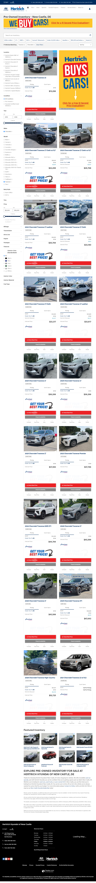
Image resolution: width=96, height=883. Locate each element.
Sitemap (24, 865)
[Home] (7, 9)
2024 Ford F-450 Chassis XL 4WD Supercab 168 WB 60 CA (31, 748)
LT (17, 40)
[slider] (4, 123)
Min (4, 114)
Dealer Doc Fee (29, 87)
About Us (80, 7)
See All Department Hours (41, 850)
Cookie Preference (52, 865)
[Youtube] (9, 859)
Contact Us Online (69, 786)
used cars (42, 782)
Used (37, 7)
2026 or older (8, 40)
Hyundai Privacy (40, 865)
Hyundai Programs (53, 7)
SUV (28, 40)
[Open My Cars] (89, 9)
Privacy (31, 865)
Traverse (21, 45)
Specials (44, 7)
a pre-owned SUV (60, 782)
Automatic (89, 40)
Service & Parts (72, 7)
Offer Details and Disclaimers (10, 28)
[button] (40, 81)
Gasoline (65, 40)
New (32, 7)
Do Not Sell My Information (66, 865)
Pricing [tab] (32, 84)
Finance (63, 7)
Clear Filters (39, 45)
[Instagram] (6, 859)
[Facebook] (4, 859)
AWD (22, 40)
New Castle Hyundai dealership (40, 788)
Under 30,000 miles (53, 40)
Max (14, 114)
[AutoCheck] (28, 96)
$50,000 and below (77, 40)
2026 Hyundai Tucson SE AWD (84, 747)
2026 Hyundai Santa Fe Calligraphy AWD (83, 765)
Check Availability (40, 114)
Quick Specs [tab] (47, 84)
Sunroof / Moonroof (38, 40)
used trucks (49, 782)
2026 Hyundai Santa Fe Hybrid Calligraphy (30, 765)
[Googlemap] (11, 859)
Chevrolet (30, 45)
